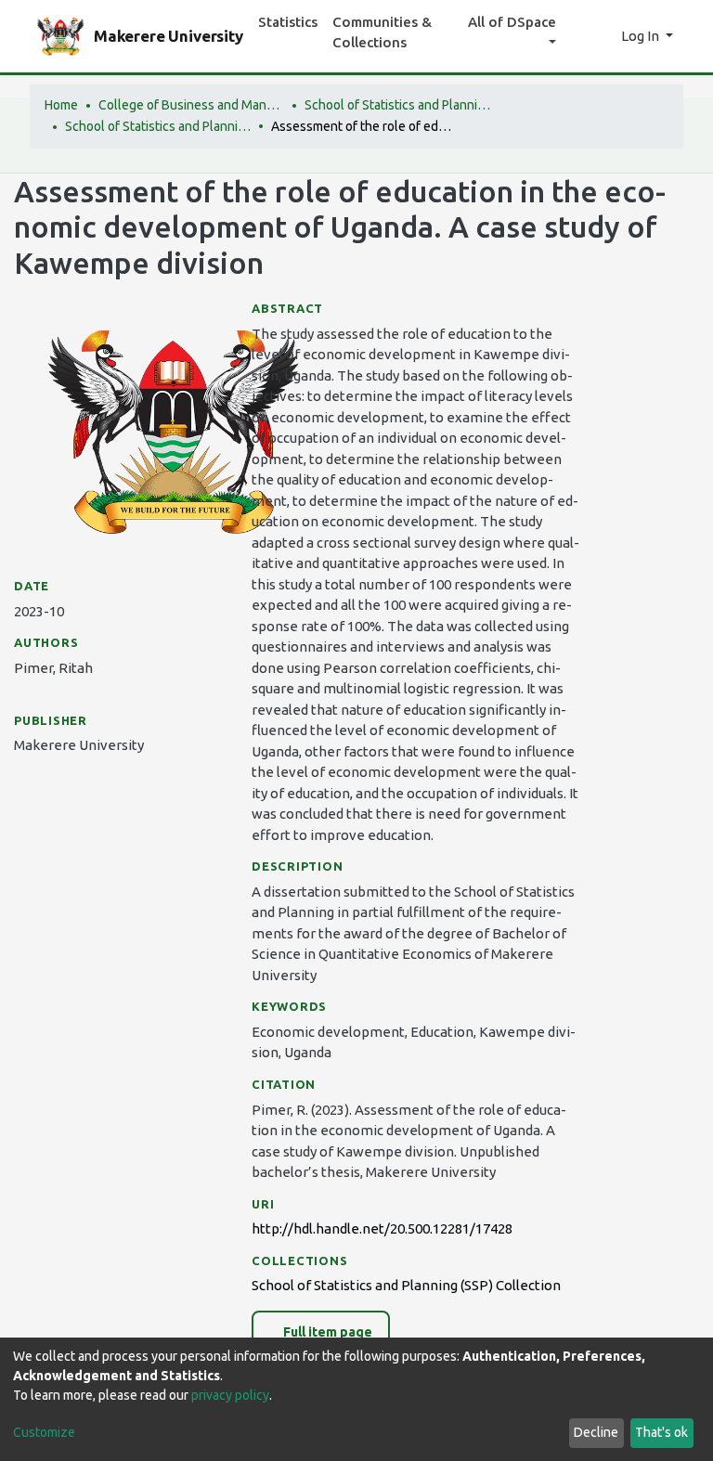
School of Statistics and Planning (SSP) (397, 104)
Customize (44, 1432)
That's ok (661, 1432)
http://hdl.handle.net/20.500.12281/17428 (382, 1228)
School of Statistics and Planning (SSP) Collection (158, 126)
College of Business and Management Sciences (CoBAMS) (191, 104)
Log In (641, 36)
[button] (602, 36)
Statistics (288, 22)
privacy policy (230, 1395)
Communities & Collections (382, 32)
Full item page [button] (326, 1332)
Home (61, 104)
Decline (596, 1432)
